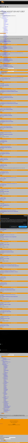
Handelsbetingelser (4, 331)
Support (4, 16)
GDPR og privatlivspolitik (4, 332)
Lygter (5, 45)
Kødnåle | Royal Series (3, 283)
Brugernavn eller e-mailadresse (4, 437)
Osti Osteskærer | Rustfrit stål (4, 153)
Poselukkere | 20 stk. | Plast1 (4, 191)
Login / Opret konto (14, 44)
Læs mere (1, 50)
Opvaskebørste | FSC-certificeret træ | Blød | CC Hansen (9, 91)
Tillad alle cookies (23, 226)
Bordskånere (6, 378)
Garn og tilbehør (5, 402)
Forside (2, 357)
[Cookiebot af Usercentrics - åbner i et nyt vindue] (24, 215)
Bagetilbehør (6, 375)
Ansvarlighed (4, 13)
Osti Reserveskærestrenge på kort (5, 41)
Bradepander (6, 366)
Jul (4, 49)
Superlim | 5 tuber (3, 277)
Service (5, 34)
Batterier (5, 42)
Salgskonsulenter (5, 361)
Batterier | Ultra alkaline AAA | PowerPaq (6, 66)
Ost (4, 371)
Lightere (5, 46)
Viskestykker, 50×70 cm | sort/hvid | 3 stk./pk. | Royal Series (9, 265)
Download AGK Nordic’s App (5, 333)
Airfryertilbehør (6, 365)
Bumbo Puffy (6, 59)
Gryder (5, 368)
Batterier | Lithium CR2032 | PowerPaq (6, 127)
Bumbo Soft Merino (6, 60)
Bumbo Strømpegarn (7, 61)
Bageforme (5, 374)
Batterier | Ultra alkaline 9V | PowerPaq (6, 134)
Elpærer (5, 387)
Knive (5, 369)
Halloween (5, 394)
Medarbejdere (5, 358)
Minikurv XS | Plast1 (3, 229)
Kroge (5, 386)
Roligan (5, 50)
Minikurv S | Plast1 (3, 178)
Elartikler (5, 37)
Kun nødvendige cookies (14, 226)
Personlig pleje (6, 63)
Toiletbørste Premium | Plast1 (5, 318)
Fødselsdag (5, 393)
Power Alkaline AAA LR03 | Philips (5, 311)
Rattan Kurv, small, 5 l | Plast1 (4, 244)
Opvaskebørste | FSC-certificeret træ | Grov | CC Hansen (9, 103)
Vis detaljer (24, 224)
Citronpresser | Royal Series (4, 85)
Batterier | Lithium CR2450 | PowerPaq (6, 109)
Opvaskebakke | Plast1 (3, 141)
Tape (4, 38)
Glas (4, 33)
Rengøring (4, 51)
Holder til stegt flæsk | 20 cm (4, 205)
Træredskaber (6, 372)
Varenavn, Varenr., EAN (4, 68)
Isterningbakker (6, 36)
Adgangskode (2, 438)
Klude (5, 53)
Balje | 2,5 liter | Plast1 (3, 72)
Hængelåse (5, 44)
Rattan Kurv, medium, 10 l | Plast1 (5, 304)
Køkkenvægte (6, 376)
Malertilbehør (6, 43)
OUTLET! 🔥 (5, 411)
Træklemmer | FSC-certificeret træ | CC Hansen (7, 289)
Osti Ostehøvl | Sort (3, 184)
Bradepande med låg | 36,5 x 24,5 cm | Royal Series (8, 236)
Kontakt (2, 360)
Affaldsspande (6, 52)
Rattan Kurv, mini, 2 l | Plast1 (4, 258)
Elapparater (5, 367)
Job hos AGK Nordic (4, 334)
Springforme (6, 377)
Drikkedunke (6, 379)
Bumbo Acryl (6, 56)
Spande (5, 54)
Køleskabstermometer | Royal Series (6, 147)
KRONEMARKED (6, 64)
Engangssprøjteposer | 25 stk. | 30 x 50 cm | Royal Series (9, 211)
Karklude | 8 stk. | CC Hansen (4, 325)
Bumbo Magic (6, 404)
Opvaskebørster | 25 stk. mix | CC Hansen (6, 121)
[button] (2, 1)
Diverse (4, 62)
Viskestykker (6, 373)
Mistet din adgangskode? (3, 441)
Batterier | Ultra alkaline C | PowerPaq (6, 115)
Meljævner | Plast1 (3, 198)
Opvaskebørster (6, 55)
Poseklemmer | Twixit (3, 165)
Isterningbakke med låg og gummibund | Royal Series (9, 296)
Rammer (5, 39)
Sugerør (5, 35)
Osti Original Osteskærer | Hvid (5, 78)
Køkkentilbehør (5, 364)
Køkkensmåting (6, 370)
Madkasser (5, 381)
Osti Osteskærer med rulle (4, 172)
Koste (5, 400)
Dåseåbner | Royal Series (4, 159)
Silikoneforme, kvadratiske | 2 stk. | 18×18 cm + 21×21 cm (9, 271)
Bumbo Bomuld (6, 57)
